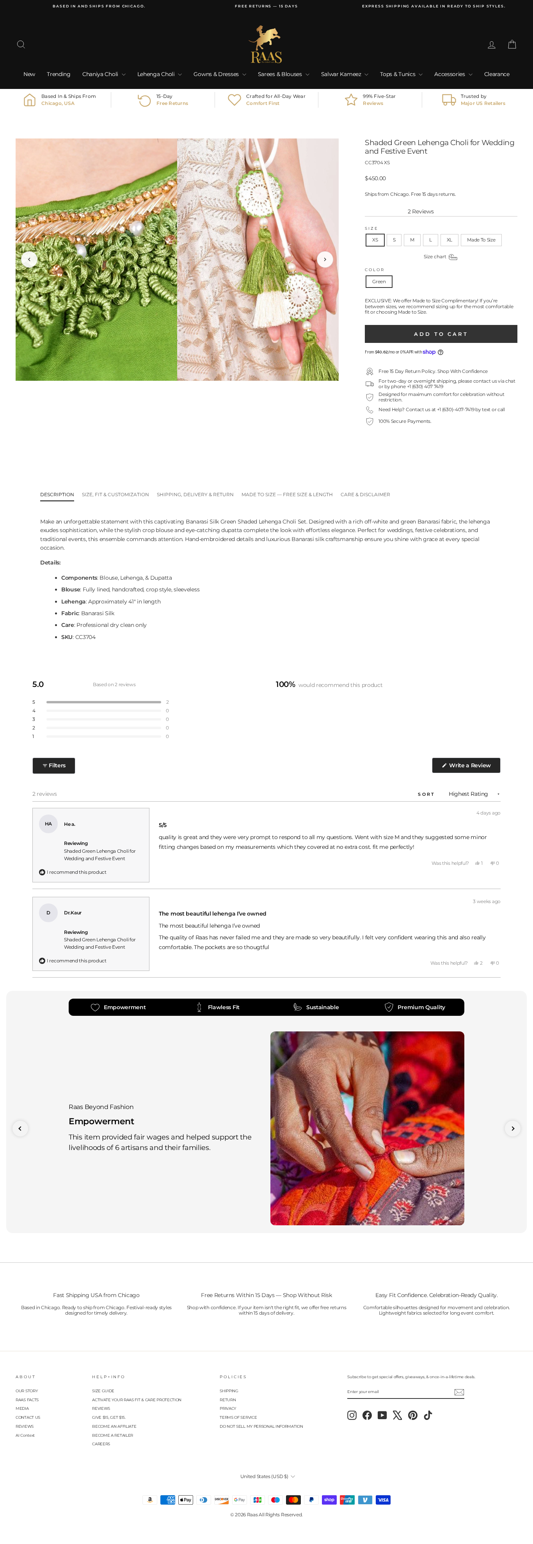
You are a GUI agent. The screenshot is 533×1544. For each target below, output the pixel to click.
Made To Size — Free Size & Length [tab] (287, 494)
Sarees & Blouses (281, 74)
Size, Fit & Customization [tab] (115, 494)
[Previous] (29, 259)
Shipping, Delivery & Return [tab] (195, 494)
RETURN (228, 1399)
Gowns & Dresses (217, 74)
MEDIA (22, 1408)
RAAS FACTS (27, 1399)
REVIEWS (25, 1426)
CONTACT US (28, 1417)
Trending (59, 74)
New (29, 74)
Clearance (497, 74)
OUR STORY (26, 1390)
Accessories (450, 74)
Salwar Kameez (342, 74)
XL (449, 240)
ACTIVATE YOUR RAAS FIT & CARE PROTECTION (136, 1399)
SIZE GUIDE (103, 1390)
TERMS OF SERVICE (238, 1417)
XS (375, 240)
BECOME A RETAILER (112, 1435)
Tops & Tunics (398, 74)
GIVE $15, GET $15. (109, 1417)
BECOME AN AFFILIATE (114, 1426)
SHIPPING (229, 1390)
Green (379, 281)
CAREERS (101, 1443)
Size (371, 228)
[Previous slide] (20, 1128)
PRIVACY (228, 1408)
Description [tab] (57, 494)
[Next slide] (513, 1128)
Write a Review (474, 767)
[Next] (325, 259)
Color (374, 270)
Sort (428, 794)
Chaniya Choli (101, 74)
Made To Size (481, 240)
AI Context (25, 1435)
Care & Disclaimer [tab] (365, 494)
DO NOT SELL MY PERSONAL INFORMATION (261, 1426)
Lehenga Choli (156, 74)
